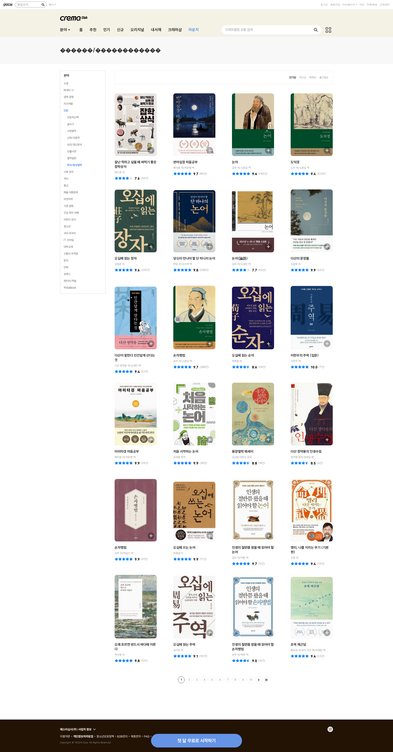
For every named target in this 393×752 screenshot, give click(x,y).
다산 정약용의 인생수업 (306, 451)
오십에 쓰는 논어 (184, 547)
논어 (235, 162)
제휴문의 (136, 736)
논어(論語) (240, 258)
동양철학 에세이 (242, 451)
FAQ (146, 736)
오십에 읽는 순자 (243, 355)
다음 (258, 679)
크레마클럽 (73, 18)
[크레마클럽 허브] (328, 29)
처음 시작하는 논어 (185, 451)
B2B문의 (122, 736)
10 (250, 679)
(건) (145, 178)
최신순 (302, 77)
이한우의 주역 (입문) (305, 355)
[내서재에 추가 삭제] (149, 150)
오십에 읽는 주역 (184, 644)
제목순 (312, 77)
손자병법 (179, 355)
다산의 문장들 (300, 258)
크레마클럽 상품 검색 (239, 29)
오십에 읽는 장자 (126, 258)
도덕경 (295, 162)
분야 (51, 4)
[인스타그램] (330, 729)
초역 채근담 (298, 644)
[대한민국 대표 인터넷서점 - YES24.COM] (8, 4)
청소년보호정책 (105, 736)
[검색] (43, 4)
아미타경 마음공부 (127, 451)
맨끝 (266, 679)
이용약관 (65, 736)
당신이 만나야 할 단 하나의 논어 (194, 258)
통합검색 (22, 4)
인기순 (292, 77)
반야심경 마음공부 (185, 162)
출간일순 (323, 77)
